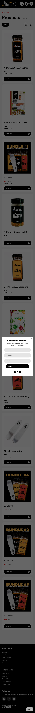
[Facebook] (15, 372)
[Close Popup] (31, 339)
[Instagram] (17, 372)
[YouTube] (20, 372)
